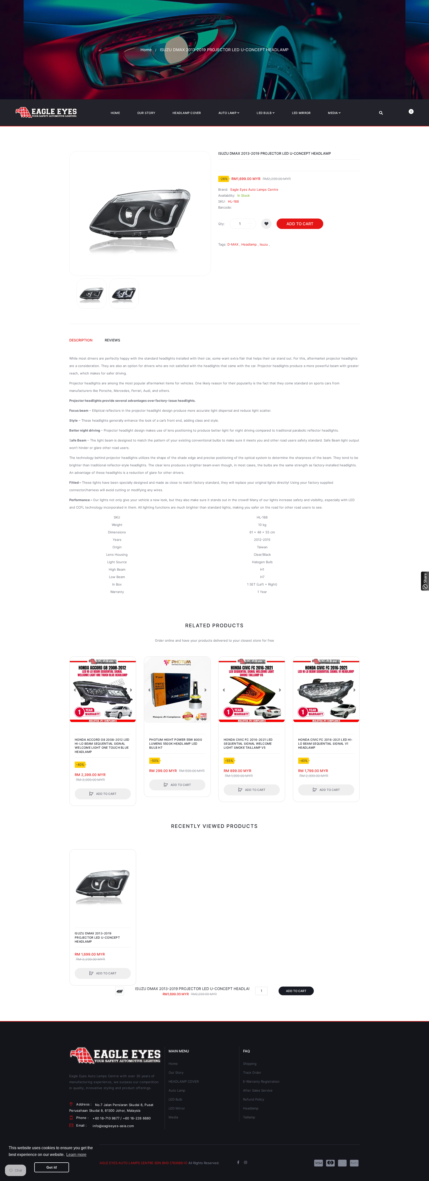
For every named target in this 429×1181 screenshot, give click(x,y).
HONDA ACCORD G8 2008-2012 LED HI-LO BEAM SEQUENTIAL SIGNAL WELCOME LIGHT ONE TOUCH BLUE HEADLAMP (102, 746)
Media (173, 1117)
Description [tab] (80, 340)
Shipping (249, 1064)
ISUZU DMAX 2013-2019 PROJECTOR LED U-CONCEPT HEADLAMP (97, 937)
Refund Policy (253, 1099)
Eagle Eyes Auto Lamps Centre (254, 189)
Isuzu (264, 244)
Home (146, 49)
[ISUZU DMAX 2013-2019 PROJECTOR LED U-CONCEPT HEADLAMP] (91, 293)
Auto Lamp (177, 1090)
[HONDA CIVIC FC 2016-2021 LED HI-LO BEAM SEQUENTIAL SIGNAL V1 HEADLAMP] (326, 690)
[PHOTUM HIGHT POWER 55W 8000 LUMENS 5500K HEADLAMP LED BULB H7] (177, 690)
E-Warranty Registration (261, 1081)
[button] (75, 690)
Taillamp (249, 1117)
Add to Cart (299, 223)
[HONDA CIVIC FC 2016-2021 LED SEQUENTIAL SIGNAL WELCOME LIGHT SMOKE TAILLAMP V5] (252, 690)
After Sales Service (258, 1090)
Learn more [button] (76, 1154)
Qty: (221, 224)
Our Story (176, 1072)
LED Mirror (177, 1108)
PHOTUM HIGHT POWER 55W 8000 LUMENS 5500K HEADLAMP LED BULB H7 (175, 743)
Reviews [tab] (112, 340)
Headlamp (249, 244)
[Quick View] (76, 682)
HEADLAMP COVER (184, 1081)
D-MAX (232, 244)
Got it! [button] (51, 1167)
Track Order (252, 1072)
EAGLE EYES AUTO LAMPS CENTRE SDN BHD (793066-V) (142, 1163)
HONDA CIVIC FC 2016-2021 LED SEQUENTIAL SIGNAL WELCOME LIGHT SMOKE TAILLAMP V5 (248, 743)
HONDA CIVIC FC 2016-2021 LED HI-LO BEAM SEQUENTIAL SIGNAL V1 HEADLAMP (325, 743)
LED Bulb (175, 1099)
